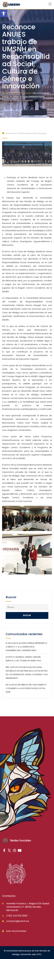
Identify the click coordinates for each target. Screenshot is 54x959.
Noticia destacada (27, 133)
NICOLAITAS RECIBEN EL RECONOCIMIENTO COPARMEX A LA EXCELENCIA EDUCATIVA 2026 (26, 688)
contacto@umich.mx (17, 921)
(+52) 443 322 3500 (16, 915)
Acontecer (11, 133)
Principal (42, 133)
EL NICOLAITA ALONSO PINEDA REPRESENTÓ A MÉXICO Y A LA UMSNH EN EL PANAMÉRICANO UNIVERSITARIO (26, 647)
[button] (3, 13)
